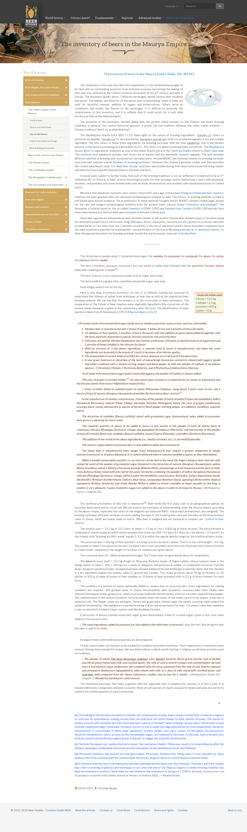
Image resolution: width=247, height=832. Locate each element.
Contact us (106, 810)
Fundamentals (104, 18)
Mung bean (184, 753)
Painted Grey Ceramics (179, 208)
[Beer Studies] (31, 16)
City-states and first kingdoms (42, 94)
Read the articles (85, 810)
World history (54, 18)
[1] (76, 715)
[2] (76, 744)
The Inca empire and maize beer (46, 184)
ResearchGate (171, 775)
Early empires (110, 37)
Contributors (142, 810)
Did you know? (80, 18)
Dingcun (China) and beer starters (202, 193)
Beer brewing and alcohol (42, 148)
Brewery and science (37, 206)
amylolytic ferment (203, 265)
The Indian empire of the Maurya (134, 37)
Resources (173, 17)
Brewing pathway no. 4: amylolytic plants (194, 229)
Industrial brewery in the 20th (42, 214)
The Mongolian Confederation (45, 177)
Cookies (183, 810)
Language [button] (170, 6)
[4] (76, 763)
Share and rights (164, 810)
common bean (127, 757)
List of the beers (38, 134)
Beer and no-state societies (41, 192)
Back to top (235, 810)
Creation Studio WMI (58, 810)
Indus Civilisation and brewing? (197, 204)
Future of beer (33, 221)
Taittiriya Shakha (181, 150)
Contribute (187, 17)
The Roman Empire (38, 162)
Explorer (127, 18)
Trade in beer (36, 120)
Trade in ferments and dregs (43, 141)
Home (83, 37)
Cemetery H (136, 208)
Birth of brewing (34, 79)
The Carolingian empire (41, 169)
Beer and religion (34, 199)
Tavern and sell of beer (40, 127)
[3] (76, 754)
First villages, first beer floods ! (42, 87)
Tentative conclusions (37, 229)
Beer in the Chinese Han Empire (46, 155)
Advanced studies (150, 18)
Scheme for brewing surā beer (132, 162)
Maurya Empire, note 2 (142, 312)
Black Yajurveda (213, 150)
